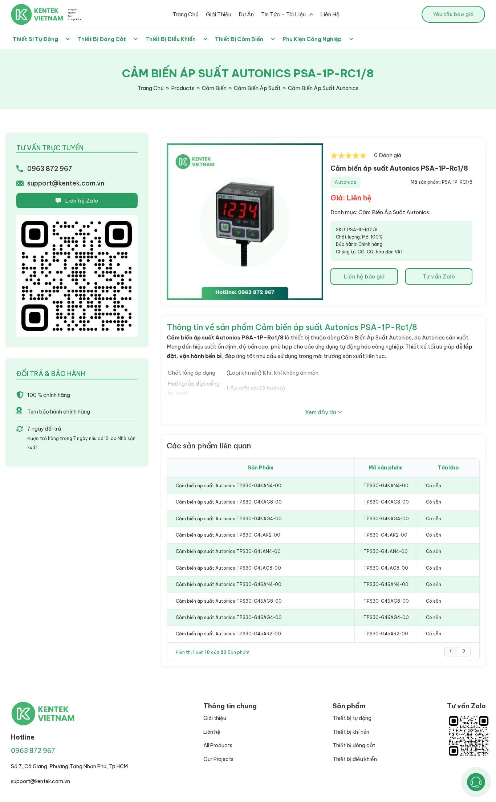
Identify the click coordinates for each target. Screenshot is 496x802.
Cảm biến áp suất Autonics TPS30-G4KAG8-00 (229, 502)
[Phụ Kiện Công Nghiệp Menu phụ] (351, 39)
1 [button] (451, 651)
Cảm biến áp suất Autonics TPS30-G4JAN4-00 (228, 551)
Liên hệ (211, 732)
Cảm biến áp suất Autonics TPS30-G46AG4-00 (229, 617)
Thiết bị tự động (352, 718)
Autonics (345, 182)
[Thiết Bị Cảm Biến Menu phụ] (273, 39)
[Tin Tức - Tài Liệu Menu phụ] (311, 14)
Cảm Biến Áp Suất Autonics (393, 212)
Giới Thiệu (218, 14)
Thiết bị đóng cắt (354, 745)
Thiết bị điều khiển (355, 759)
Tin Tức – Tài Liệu (283, 14)
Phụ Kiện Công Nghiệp (312, 39)
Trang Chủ (185, 14)
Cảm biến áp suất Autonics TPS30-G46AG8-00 (229, 601)
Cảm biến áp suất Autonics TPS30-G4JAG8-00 (228, 568)
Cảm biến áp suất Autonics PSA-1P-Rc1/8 (399, 168)
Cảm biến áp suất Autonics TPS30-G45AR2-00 (228, 633)
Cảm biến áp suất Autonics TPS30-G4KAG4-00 (229, 518)
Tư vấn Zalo (439, 276)
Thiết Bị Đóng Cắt (101, 39)
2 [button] (463, 651)
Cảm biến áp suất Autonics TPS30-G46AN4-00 (228, 584)
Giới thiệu (214, 718)
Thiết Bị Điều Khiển (170, 39)
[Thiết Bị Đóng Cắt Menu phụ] (135, 39)
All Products (217, 745)
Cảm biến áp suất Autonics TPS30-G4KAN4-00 (228, 485)
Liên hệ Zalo (81, 200)
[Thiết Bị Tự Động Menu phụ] (68, 39)
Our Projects (218, 759)
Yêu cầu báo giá (453, 14)
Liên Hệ (330, 14)
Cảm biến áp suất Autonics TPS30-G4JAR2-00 (228, 535)
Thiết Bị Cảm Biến (239, 39)
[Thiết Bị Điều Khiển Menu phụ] (205, 39)
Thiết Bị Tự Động (35, 39)
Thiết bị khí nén (351, 732)
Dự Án (246, 14)
